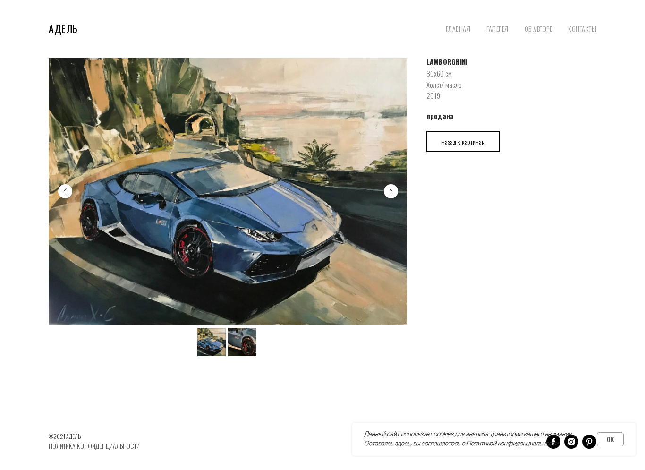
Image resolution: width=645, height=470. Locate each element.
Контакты (582, 29)
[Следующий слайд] (391, 191)
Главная (458, 29)
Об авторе (538, 29)
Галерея (497, 29)
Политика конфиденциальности (94, 446)
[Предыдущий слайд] (65, 191)
